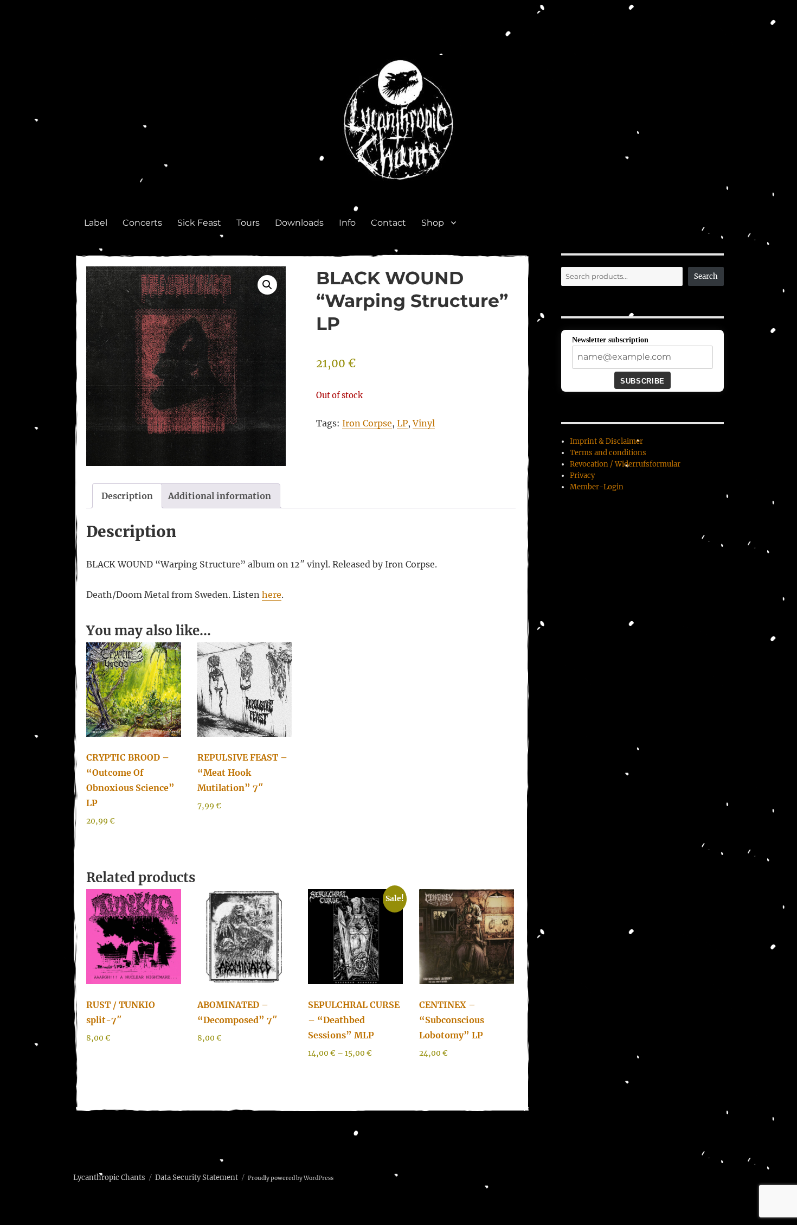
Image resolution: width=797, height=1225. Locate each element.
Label (95, 223)
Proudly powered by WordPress (290, 1178)
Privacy (582, 475)
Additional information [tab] (219, 495)
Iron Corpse (367, 423)
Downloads (299, 223)
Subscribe (642, 381)
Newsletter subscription (610, 340)
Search (706, 276)
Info (347, 223)
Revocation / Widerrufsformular (625, 464)
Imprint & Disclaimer (606, 441)
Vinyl (424, 423)
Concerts (142, 223)
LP (402, 423)
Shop (432, 223)
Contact (388, 223)
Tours (248, 223)
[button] (267, 285)
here (271, 594)
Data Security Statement (196, 1177)
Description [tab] (127, 495)
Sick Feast (199, 223)
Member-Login (597, 487)
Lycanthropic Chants (109, 1177)
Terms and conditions (608, 452)
